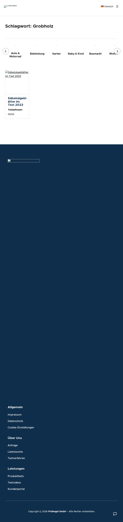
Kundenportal (16, 489)
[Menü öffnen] (117, 6)
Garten (56, 54)
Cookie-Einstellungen (21, 427)
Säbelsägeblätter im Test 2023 (17, 101)
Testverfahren (16, 458)
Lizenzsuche (15, 452)
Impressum (15, 414)
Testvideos (14, 482)
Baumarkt (95, 54)
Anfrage (13, 445)
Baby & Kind (76, 54)
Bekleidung (37, 54)
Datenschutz (15, 421)
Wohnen (114, 54)
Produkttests (16, 476)
